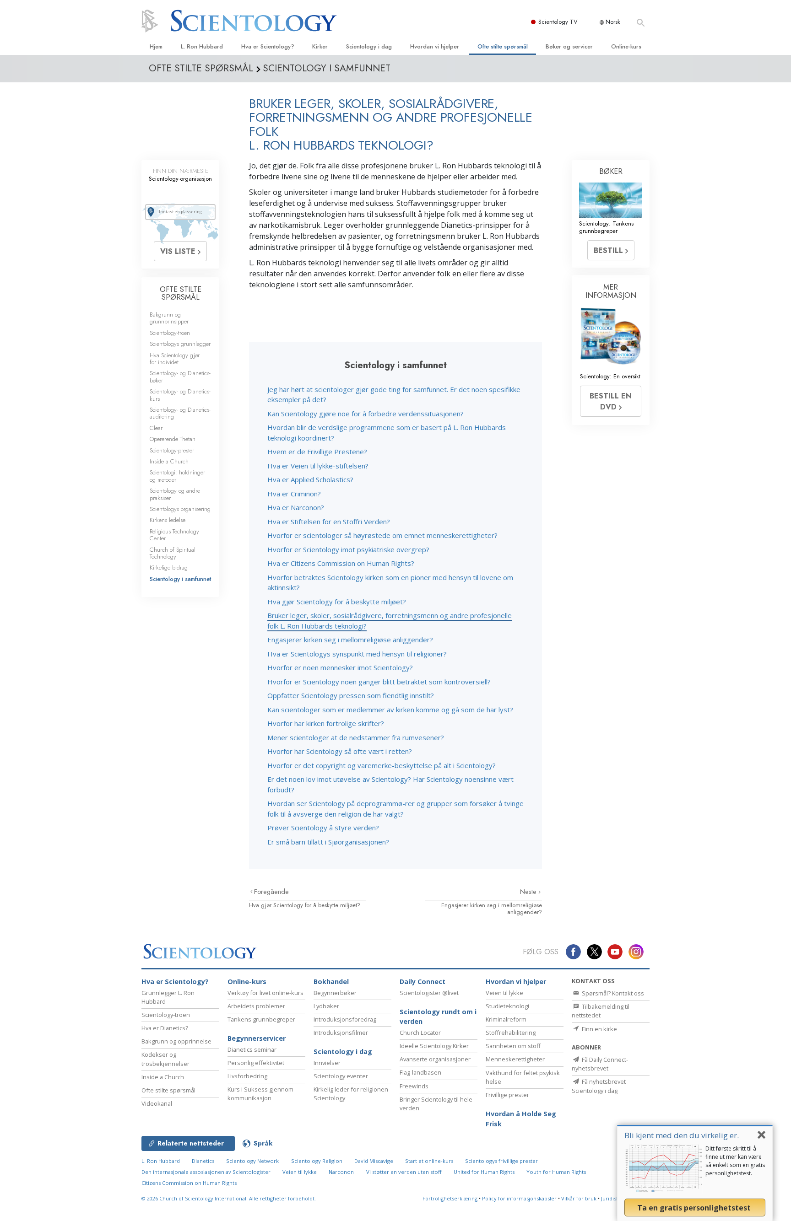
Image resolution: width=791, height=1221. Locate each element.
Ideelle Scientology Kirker (434, 1046)
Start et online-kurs (429, 1160)
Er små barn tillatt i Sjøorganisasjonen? (328, 841)
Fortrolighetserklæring (450, 1198)
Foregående (271, 891)
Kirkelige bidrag (169, 567)
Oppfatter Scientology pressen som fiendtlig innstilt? (350, 695)
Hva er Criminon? (294, 493)
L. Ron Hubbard (202, 46)
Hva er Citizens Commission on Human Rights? (340, 563)
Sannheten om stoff (513, 1046)
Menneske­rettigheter (515, 1059)
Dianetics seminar (252, 1049)
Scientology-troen (170, 332)
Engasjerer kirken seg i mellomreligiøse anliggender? (350, 639)
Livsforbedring (247, 1076)
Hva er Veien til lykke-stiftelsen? (317, 465)
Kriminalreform (506, 1019)
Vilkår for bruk (578, 1198)
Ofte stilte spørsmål (502, 46)
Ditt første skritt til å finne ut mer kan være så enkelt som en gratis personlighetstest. (735, 1161)
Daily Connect (422, 981)
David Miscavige (373, 1160)
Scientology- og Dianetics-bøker (180, 376)
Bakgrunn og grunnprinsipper (169, 318)
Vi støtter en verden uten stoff (404, 1171)
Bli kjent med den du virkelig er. (681, 1135)
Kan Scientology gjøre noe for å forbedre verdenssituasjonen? (365, 413)
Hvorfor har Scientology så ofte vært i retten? (339, 751)
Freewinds (414, 1086)
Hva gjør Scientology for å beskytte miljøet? (336, 601)
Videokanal (156, 1103)
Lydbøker (326, 1006)
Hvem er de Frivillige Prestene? (317, 451)
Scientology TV (558, 21)
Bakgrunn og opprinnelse (176, 1041)
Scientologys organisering (180, 509)
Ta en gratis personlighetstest (695, 1208)
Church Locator (420, 1032)
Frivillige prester (507, 1095)
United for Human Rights (484, 1171)
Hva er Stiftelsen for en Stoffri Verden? (328, 521)
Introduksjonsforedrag (345, 1019)
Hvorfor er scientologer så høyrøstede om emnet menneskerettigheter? (382, 535)
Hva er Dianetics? (164, 1028)
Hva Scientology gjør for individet (175, 358)
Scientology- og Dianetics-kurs (180, 395)
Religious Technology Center (174, 535)
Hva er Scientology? (267, 46)
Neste (529, 891)
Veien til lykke (504, 993)
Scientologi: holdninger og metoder (177, 476)
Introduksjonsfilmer (341, 1032)
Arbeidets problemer (256, 1006)
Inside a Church (169, 461)
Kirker (320, 46)
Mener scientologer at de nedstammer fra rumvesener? (355, 737)
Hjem (156, 46)
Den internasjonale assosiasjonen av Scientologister (206, 1171)
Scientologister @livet (429, 993)
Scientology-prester (172, 450)
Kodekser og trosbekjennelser (165, 1058)
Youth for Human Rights (556, 1171)
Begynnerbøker (335, 993)
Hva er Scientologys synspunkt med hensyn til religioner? (357, 653)
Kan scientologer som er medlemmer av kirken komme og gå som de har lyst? (390, 709)
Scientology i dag (369, 46)
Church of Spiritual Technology (172, 553)
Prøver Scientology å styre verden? (323, 827)
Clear (156, 428)
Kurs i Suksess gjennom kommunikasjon (260, 1093)
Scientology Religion (316, 1160)
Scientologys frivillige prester (501, 1160)
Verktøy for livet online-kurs (265, 993)
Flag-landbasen (420, 1072)
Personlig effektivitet (256, 1063)
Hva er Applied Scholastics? (310, 479)
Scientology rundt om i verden (438, 1016)
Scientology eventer (341, 1076)
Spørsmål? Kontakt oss (612, 993)
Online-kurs (626, 46)
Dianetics (203, 1160)
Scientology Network (252, 1160)
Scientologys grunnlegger (180, 343)
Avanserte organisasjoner (435, 1059)
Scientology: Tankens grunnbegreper (606, 227)
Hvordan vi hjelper (434, 46)
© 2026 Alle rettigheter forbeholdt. (228, 1198)
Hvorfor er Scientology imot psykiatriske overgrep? (348, 549)
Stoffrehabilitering (511, 1032)
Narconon (341, 1171)
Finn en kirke (598, 1029)
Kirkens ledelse (167, 520)
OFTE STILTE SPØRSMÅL (180, 293)
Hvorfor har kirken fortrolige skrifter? (325, 723)
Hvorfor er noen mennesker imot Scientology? (340, 667)
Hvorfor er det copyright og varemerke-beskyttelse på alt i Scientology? (381, 765)
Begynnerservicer (257, 1038)
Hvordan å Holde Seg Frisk (521, 1118)
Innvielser (327, 1063)
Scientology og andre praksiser (175, 494)
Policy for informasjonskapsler (519, 1198)
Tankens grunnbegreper (261, 1019)
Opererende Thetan (172, 439)
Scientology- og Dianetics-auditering (180, 413)
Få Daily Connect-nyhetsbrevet (600, 1063)
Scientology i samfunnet (180, 579)
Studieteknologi (507, 1006)
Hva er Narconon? (295, 507)
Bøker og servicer (569, 46)
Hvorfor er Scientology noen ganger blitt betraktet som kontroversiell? (379, 681)
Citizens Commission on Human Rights (189, 1182)
